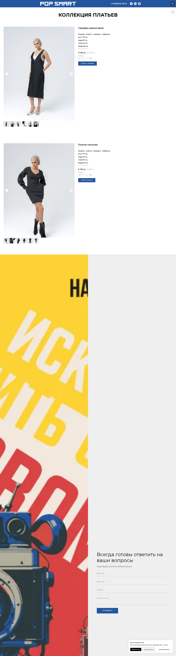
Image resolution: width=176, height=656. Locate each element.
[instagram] (139, 3)
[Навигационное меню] (172, 3)
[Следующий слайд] (71, 73)
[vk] (131, 3)
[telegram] (135, 3)
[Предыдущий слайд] (7, 73)
